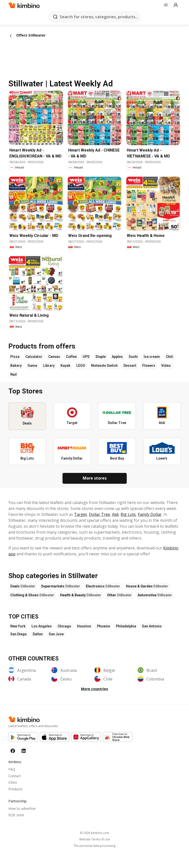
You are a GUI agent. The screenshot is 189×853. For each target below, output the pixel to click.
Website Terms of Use (94, 839)
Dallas (38, 634)
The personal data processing (94, 846)
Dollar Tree (99, 514)
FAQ (11, 769)
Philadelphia (126, 626)
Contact (14, 776)
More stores (95, 478)
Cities (12, 782)
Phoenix (103, 626)
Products (15, 789)
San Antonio (152, 626)
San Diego (18, 634)
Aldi (115, 514)
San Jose (56, 634)
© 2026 (94, 833)
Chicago (64, 626)
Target (80, 514)
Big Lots (128, 514)
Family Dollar (150, 514)
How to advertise (22, 808)
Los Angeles (42, 626)
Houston (84, 626)
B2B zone (16, 815)
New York (18, 626)
